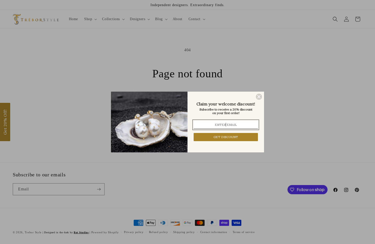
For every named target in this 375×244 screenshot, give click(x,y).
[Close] (259, 97)
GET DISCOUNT (226, 137)
